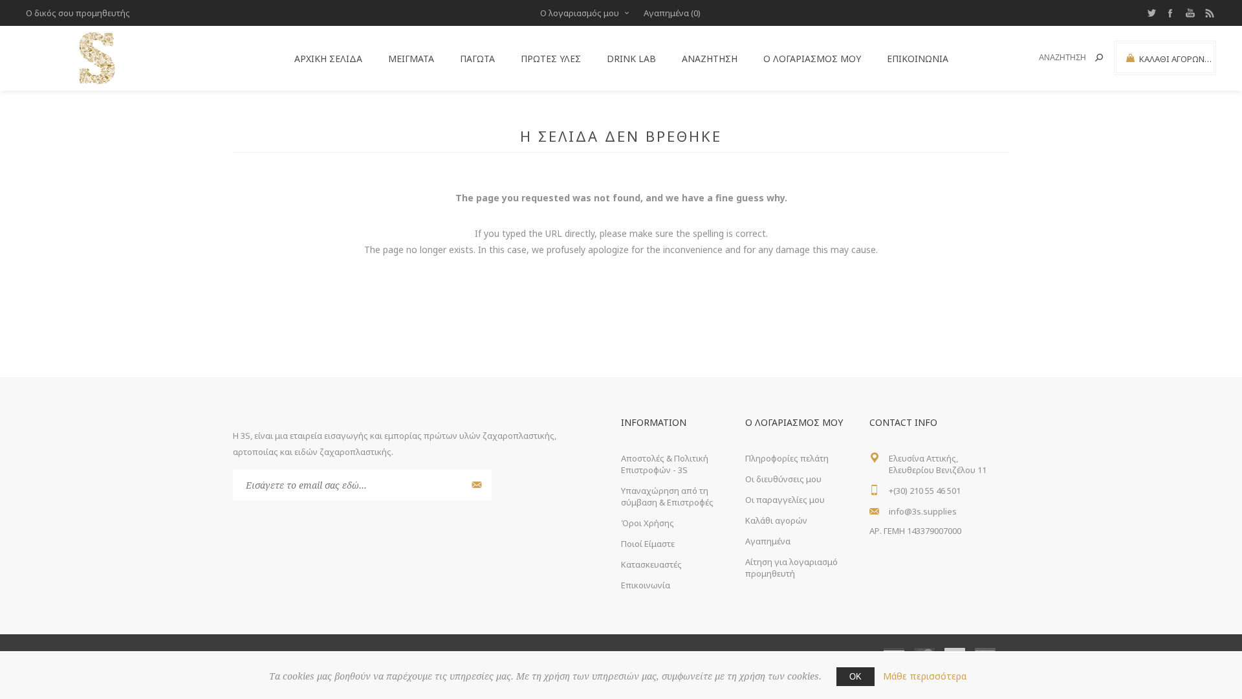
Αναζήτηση (1099, 58)
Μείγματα (411, 58)
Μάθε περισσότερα (924, 676)
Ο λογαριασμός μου (579, 13)
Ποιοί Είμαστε (648, 543)
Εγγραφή (475, 485)
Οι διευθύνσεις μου (783, 479)
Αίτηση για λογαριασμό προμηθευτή (791, 567)
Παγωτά (477, 58)
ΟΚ (855, 677)
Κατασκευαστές (651, 564)
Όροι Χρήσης (647, 523)
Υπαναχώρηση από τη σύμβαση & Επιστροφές (667, 496)
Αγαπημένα (767, 541)
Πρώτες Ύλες (551, 58)
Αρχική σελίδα (328, 58)
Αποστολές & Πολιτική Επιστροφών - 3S (664, 464)
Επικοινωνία (917, 58)
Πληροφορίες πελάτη (787, 458)
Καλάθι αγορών (776, 520)
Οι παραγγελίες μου (785, 499)
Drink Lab (631, 58)
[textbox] (1055, 58)
